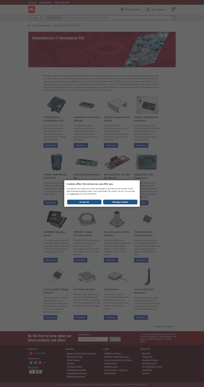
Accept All (84, 202)
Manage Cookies (120, 202)
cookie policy (75, 194)
